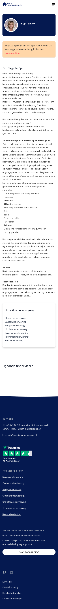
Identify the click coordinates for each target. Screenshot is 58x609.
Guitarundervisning (15, 321)
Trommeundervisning (16, 336)
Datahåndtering (10, 587)
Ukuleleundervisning (16, 329)
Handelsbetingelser (12, 593)
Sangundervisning (15, 325)
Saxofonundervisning (16, 333)
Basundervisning (14, 340)
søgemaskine (12, 53)
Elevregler (7, 581)
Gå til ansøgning (29, 552)
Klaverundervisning (15, 318)
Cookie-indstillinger (12, 598)
